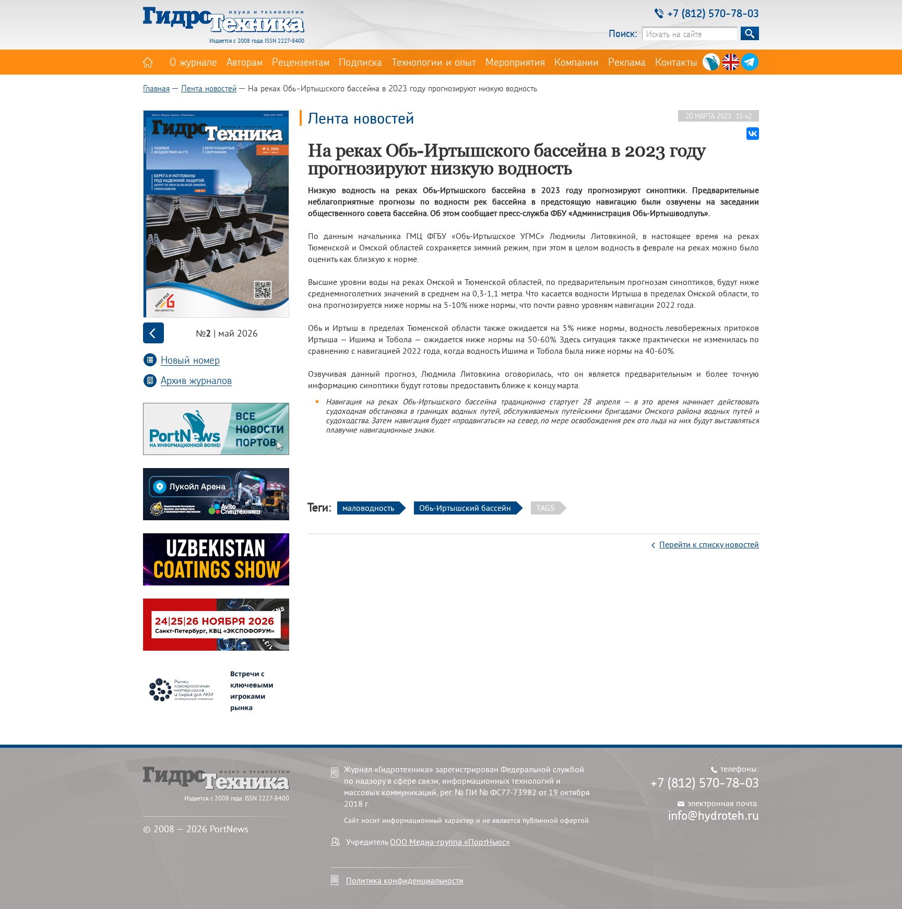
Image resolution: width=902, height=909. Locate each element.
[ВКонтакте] (752, 133)
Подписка (360, 61)
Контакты (676, 61)
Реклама (627, 61)
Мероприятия (515, 61)
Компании (576, 61)
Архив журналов (196, 380)
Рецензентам (300, 61)
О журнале (193, 61)
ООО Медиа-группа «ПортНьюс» (450, 841)
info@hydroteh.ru (713, 815)
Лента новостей (208, 87)
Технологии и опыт (433, 61)
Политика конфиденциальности (405, 880)
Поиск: (623, 33)
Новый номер (190, 360)
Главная (156, 87)
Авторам (245, 61)
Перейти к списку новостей (709, 544)
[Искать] (750, 33)
